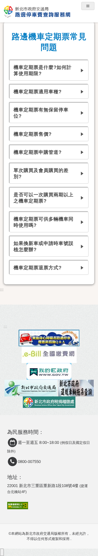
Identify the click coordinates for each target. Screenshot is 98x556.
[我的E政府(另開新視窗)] (49, 371)
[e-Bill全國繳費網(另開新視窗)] (49, 354)
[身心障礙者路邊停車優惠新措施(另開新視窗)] (49, 338)
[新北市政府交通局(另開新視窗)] (31, 388)
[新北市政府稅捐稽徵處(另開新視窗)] (49, 402)
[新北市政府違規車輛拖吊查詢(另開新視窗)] (76, 388)
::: (2, 289)
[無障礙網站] (17, 505)
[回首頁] (49, 8)
